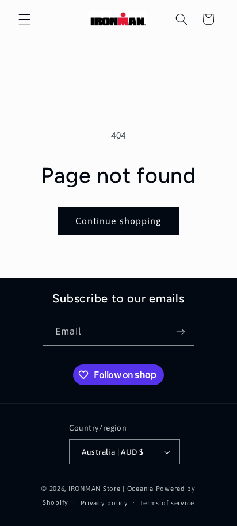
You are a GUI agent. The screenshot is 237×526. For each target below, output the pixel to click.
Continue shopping (118, 221)
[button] (24, 19)
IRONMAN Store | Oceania (111, 488)
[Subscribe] (180, 332)
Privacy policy (104, 502)
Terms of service (167, 502)
